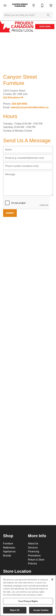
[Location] (33, 5)
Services (33, 547)
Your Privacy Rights (28, 601)
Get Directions (12, 97)
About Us (33, 543)
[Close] (52, 579)
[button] (5, 5)
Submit (10, 213)
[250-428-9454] (42, 5)
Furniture (8, 543)
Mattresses (9, 547)
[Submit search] (48, 15)
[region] (28, 595)
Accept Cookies (41, 610)
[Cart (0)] (51, 5)
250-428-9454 (19, 103)
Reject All (14, 610)
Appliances (9, 551)
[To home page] (20, 5)
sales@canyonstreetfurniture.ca (30, 107)
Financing (33, 551)
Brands (7, 555)
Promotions (34, 555)
